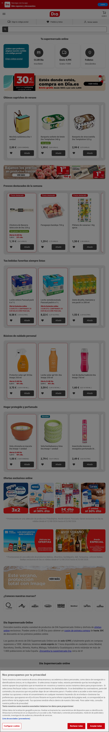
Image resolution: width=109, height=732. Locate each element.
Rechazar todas (76, 726)
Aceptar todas (96, 726)
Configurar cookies (12, 726)
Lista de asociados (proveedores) (16, 718)
